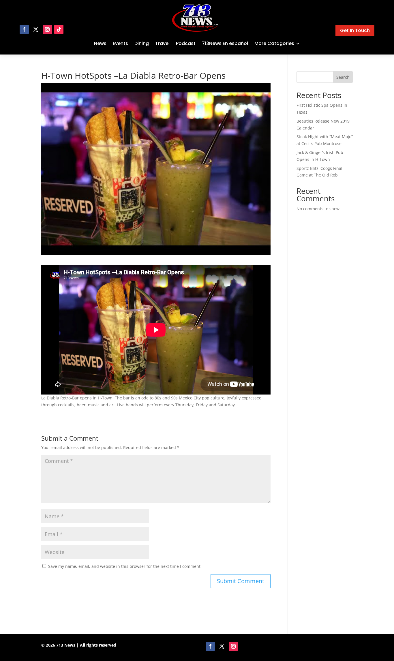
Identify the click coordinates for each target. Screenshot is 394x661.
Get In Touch (355, 30)
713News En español (225, 43)
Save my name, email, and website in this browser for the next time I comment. (125, 566)
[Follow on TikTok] (58, 29)
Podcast (186, 43)
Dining (141, 43)
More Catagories (274, 43)
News (100, 43)
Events (120, 43)
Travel (162, 43)
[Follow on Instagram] (47, 29)
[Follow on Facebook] (24, 29)
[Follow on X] (35, 29)
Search (343, 77)
